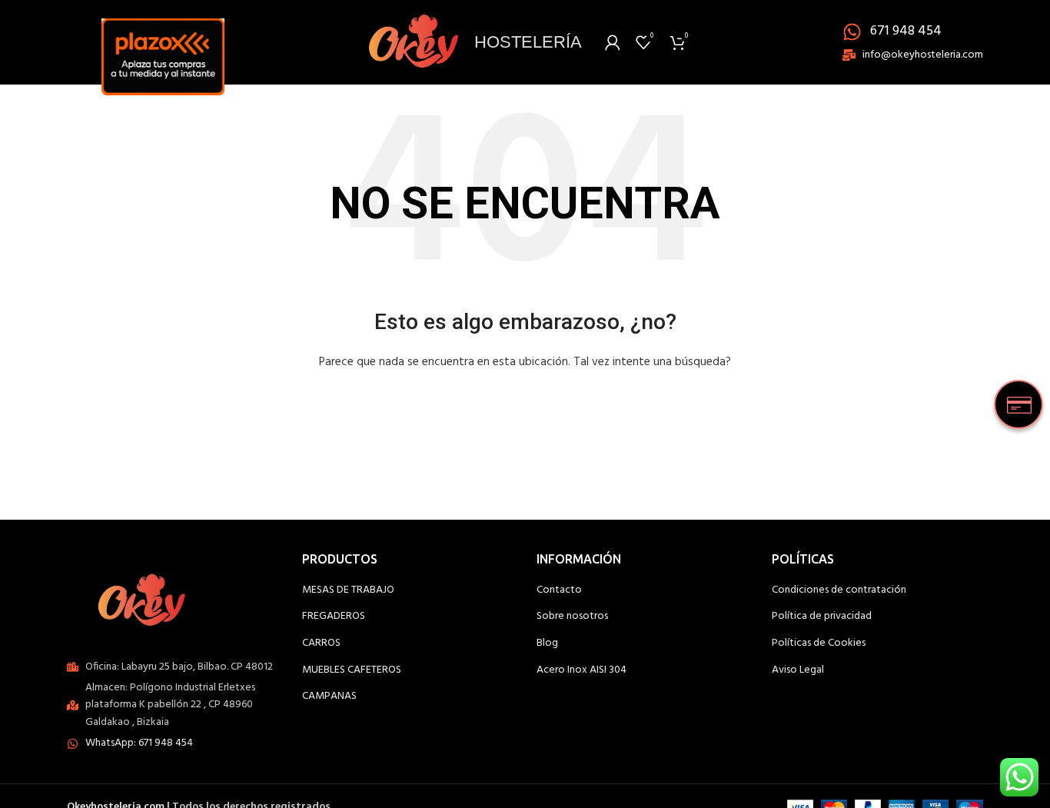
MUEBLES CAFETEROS (351, 670)
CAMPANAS (329, 696)
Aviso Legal (798, 670)
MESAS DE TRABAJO (348, 590)
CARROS (321, 643)
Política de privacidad (822, 616)
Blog (547, 643)
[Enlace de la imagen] (146, 597)
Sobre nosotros (572, 616)
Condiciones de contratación (839, 590)
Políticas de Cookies (819, 643)
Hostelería (528, 42)
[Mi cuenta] (612, 42)
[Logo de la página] (163, 42)
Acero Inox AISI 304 (581, 670)
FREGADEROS (333, 616)
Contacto (559, 590)
